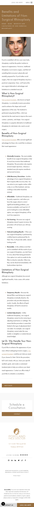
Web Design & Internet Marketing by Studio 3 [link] (17, 472)
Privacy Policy (17, 475)
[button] (3, 504)
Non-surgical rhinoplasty (9, 100)
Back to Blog (8, 385)
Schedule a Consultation (17, 406)
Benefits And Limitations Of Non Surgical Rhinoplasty (14, 26)
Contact (17, 414)
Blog (10, 23)
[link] (17, 450)
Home (4, 23)
